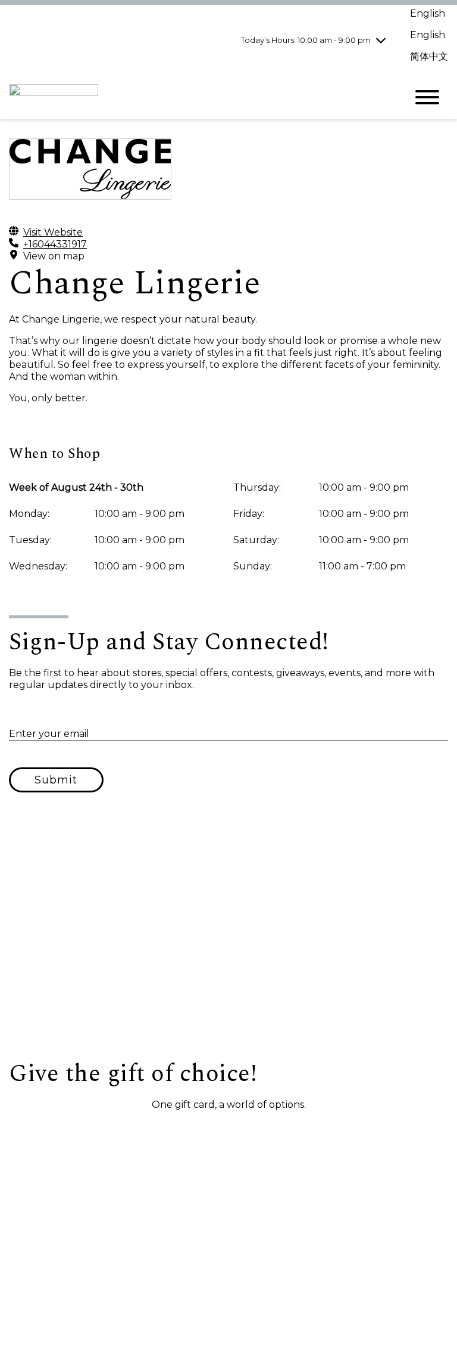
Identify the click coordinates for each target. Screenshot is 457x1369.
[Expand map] (228, 940)
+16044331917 (55, 244)
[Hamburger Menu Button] (427, 97)
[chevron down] (380, 40)
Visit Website (53, 232)
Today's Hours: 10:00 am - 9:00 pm (306, 40)
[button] (71, 1132)
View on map (53, 256)
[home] (199, 97)
